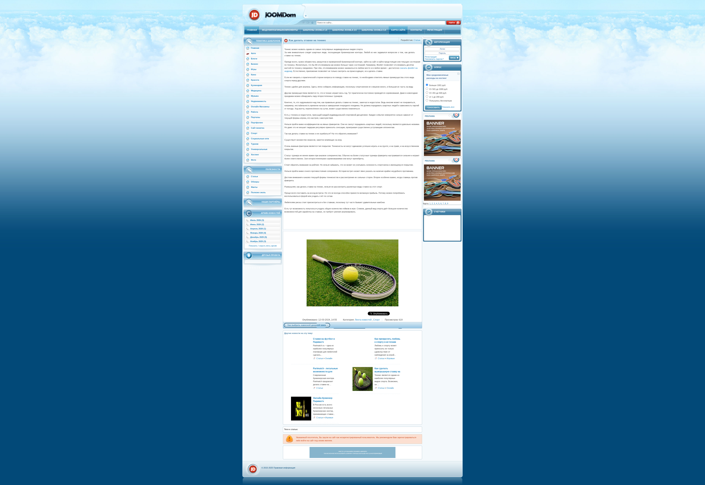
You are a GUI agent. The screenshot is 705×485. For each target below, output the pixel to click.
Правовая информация (284, 468)
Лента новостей (363, 319)
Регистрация (431, 57)
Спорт (376, 319)
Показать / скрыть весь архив (263, 246)
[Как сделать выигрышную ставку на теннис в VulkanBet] (362, 390)
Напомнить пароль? (434, 59)
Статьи (417, 40)
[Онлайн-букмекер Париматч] (301, 420)
